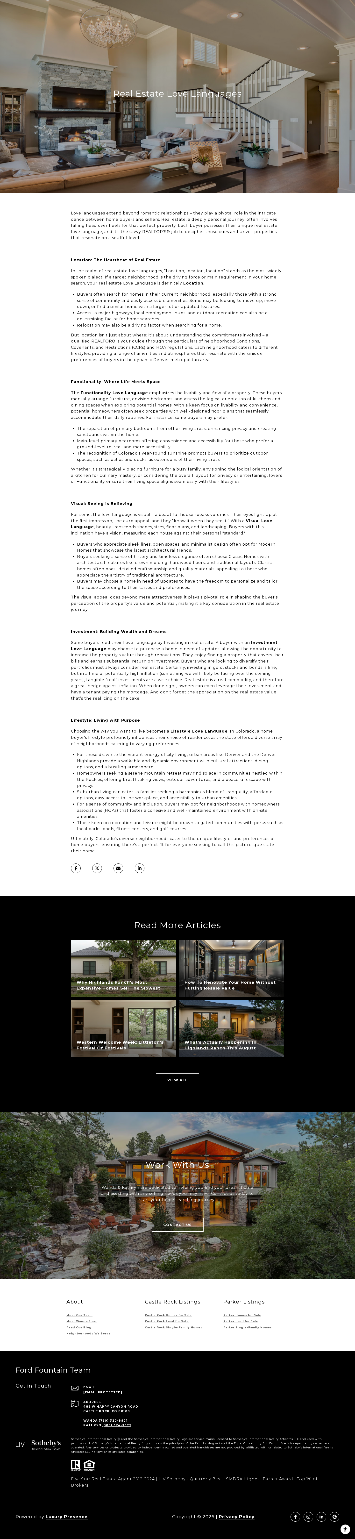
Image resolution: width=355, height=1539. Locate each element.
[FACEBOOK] (295, 1517)
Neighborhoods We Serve (88, 1333)
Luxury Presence (67, 1516)
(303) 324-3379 (116, 1425)
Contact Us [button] (177, 1225)
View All (177, 1080)
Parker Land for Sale (240, 1321)
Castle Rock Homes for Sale (168, 1315)
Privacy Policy (237, 1516)
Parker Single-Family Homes (247, 1327)
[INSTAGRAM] (308, 1517)
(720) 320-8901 (113, 1420)
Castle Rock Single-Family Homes (173, 1327)
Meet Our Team (79, 1315)
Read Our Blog (79, 1327)
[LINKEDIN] (321, 1517)
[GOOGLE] (334, 1517)
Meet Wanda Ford (81, 1321)
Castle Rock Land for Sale (167, 1321)
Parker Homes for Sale (242, 1315)
